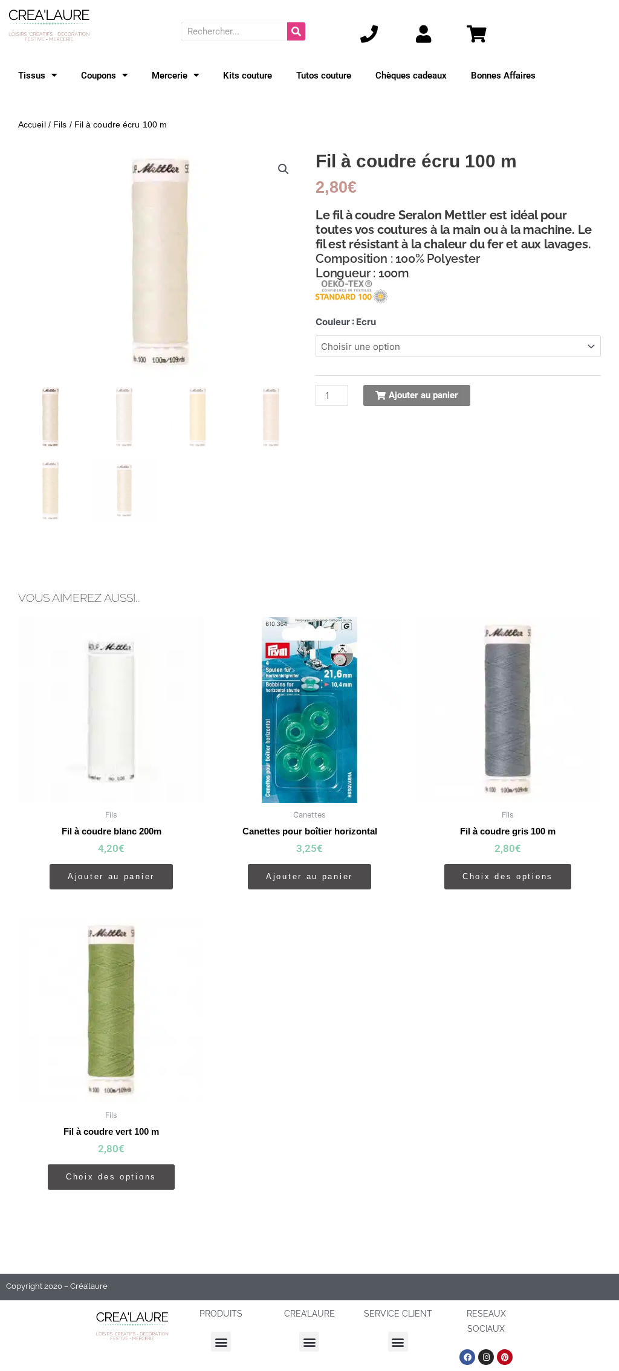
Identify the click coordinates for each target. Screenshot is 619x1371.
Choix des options (507, 876)
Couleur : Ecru (346, 321)
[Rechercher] (296, 31)
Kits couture (247, 75)
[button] (283, 169)
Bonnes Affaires (503, 75)
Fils (59, 124)
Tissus (31, 75)
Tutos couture (323, 75)
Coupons (98, 75)
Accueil (32, 124)
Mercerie (169, 75)
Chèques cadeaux (411, 75)
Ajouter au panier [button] (111, 876)
